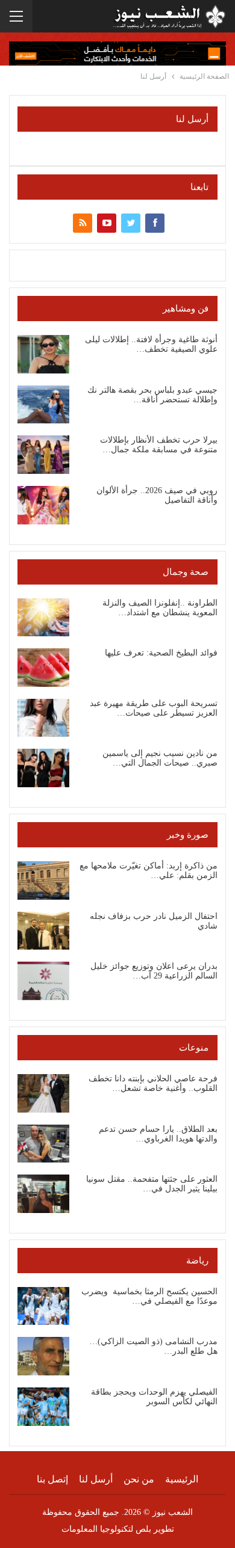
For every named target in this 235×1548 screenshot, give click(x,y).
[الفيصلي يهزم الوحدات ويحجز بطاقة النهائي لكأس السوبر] (43, 1406)
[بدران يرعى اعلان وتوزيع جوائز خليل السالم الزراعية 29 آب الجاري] (43, 981)
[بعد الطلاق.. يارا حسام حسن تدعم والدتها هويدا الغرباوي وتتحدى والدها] (43, 1144)
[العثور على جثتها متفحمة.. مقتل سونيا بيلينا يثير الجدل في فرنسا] (43, 1194)
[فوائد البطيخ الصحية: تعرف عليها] (43, 667)
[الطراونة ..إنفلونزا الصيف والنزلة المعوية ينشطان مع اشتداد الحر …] (43, 617)
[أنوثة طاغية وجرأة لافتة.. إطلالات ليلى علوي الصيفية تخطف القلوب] (43, 354)
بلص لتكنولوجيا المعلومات (106, 1529)
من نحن (139, 1479)
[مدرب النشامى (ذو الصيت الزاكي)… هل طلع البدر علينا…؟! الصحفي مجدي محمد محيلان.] (43, 1356)
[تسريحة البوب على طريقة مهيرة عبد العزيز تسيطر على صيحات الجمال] (43, 718)
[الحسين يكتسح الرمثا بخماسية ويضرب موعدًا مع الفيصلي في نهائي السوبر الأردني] (43, 1306)
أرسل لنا (96, 1479)
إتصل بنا (52, 1479)
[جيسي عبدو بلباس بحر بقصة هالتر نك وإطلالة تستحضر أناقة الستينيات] (43, 404)
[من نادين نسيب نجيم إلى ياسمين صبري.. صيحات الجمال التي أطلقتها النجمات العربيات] (43, 768)
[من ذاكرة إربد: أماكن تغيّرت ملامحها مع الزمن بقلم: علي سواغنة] (43, 880)
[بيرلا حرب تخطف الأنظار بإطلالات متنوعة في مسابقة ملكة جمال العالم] (43, 454)
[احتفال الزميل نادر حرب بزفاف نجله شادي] (43, 931)
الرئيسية (181, 1479)
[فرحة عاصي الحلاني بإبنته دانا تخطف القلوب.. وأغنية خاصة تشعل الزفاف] (43, 1093)
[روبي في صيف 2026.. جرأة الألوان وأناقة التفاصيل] (43, 505)
